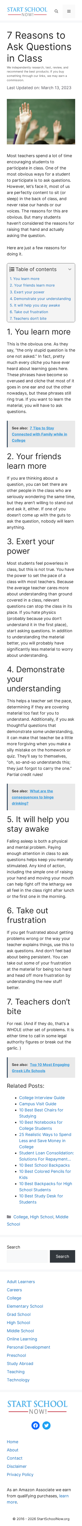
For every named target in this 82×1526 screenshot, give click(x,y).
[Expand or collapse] (70, 269)
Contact (15, 1458)
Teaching (16, 1371)
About (12, 1450)
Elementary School (25, 1306)
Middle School (20, 1330)
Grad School (19, 1314)
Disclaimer (17, 1466)
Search (13, 1247)
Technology (18, 1379)
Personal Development (28, 1347)
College (20, 1216)
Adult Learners (21, 1281)
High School (41, 1216)
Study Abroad (20, 1363)
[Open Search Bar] (56, 11)
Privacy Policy (20, 1474)
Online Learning (22, 1339)
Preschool (16, 1355)
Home (12, 1441)
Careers (14, 1289)
